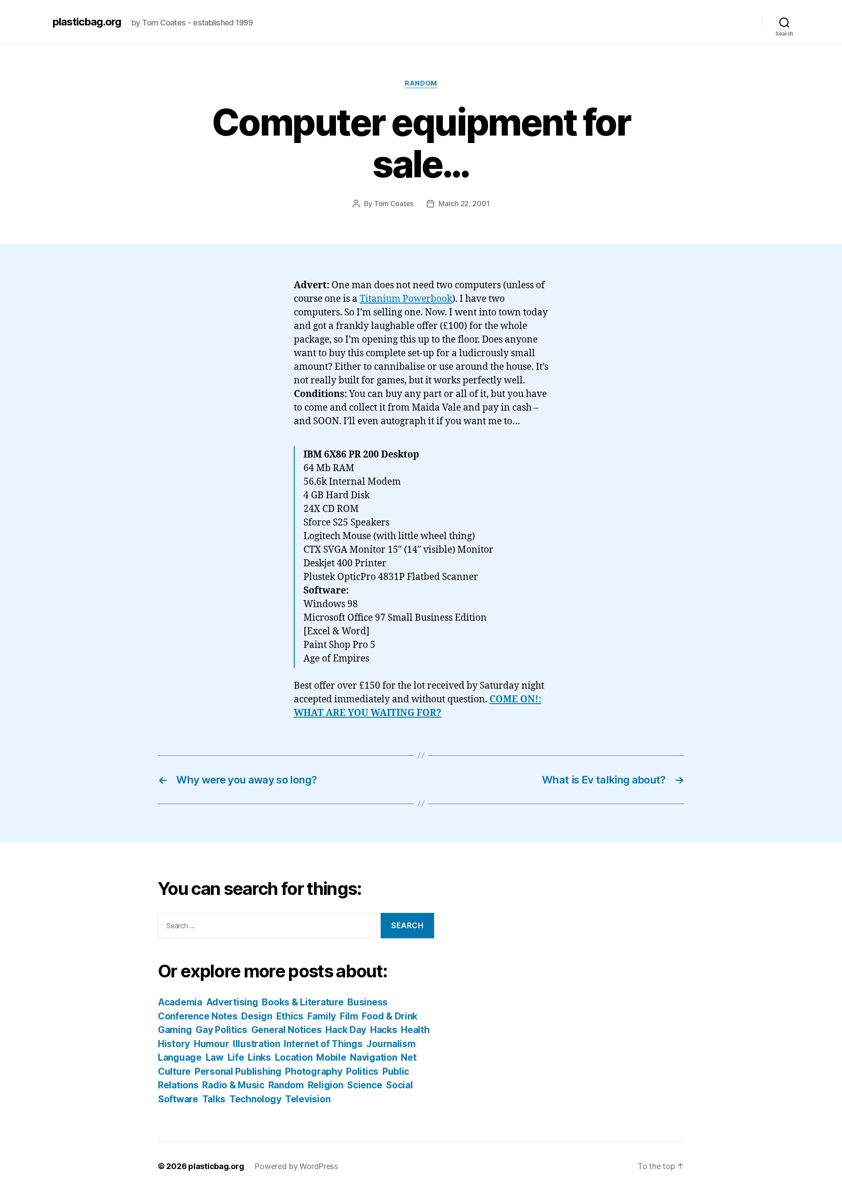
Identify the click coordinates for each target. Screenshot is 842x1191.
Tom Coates (394, 203)
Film (349, 1016)
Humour (211, 1043)
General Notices (286, 1029)
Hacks (383, 1029)
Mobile (331, 1057)
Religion (325, 1085)
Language (180, 1057)
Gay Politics (221, 1029)
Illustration (256, 1043)
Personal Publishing (238, 1071)
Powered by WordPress (296, 1166)
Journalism (390, 1043)
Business (367, 1002)
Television (307, 1099)
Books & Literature (302, 1002)
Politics (362, 1071)
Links (259, 1057)
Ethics (289, 1016)
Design (256, 1016)
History (174, 1043)
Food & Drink (389, 1016)
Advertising (232, 1002)
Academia (180, 1002)
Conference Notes (198, 1016)
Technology (255, 1099)
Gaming (175, 1029)
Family (321, 1016)
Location (294, 1057)
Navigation (373, 1057)
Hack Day (345, 1029)
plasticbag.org (87, 22)
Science (364, 1085)
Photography (313, 1071)
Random (421, 83)
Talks (214, 1099)
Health (415, 1029)
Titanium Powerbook (406, 299)
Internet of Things (323, 1043)
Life (236, 1057)
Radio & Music (233, 1085)
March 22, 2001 (464, 203)
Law (215, 1057)
